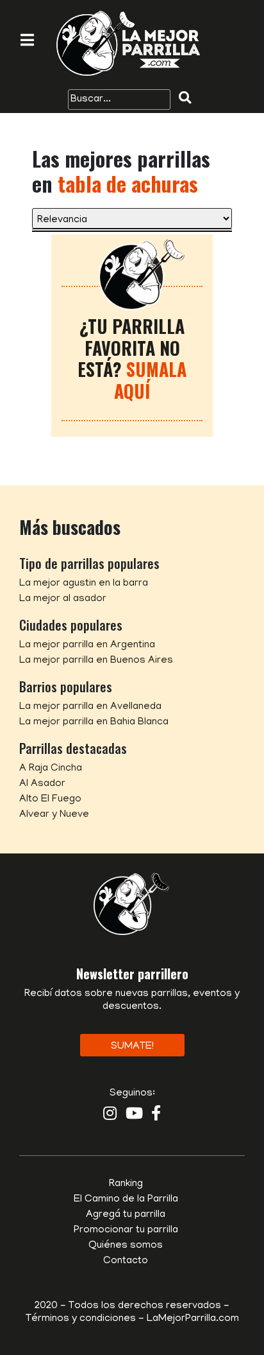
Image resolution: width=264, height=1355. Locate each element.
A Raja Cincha (50, 768)
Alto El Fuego (50, 799)
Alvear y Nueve (54, 815)
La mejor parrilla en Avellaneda (90, 707)
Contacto (125, 1261)
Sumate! (132, 1047)
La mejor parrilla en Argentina (87, 645)
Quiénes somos (125, 1246)
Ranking (126, 1184)
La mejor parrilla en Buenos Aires (96, 661)
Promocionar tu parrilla (126, 1230)
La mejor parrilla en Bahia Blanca (94, 722)
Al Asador (42, 784)
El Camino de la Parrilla (126, 1199)
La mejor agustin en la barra (83, 584)
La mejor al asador (62, 599)
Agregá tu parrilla (125, 1215)
